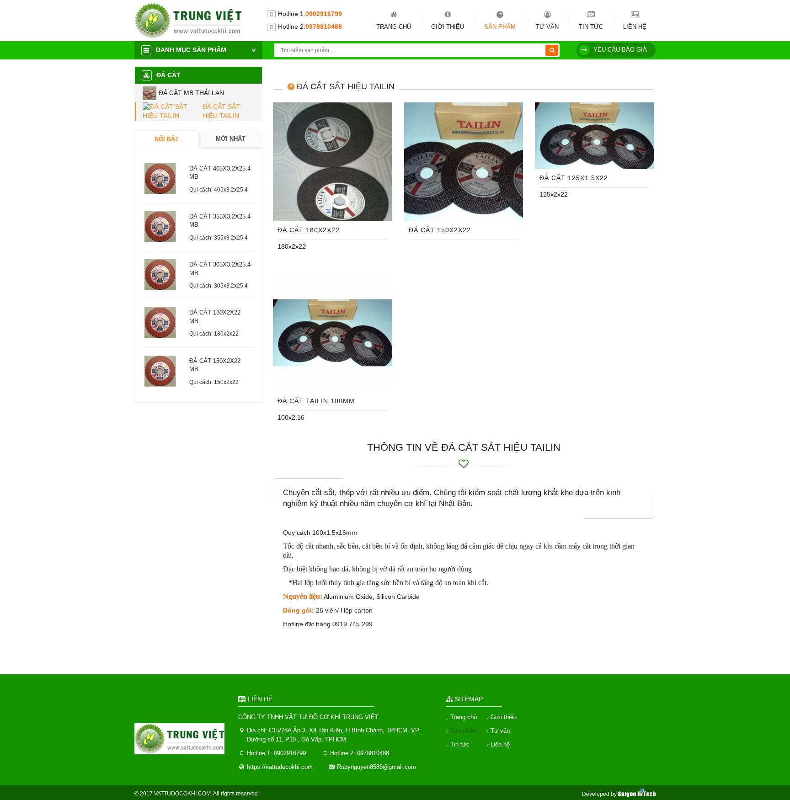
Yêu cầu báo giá (620, 49)
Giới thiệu (447, 26)
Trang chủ (393, 26)
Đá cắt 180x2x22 (309, 230)
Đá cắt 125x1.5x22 (573, 177)
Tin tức (591, 26)
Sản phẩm (500, 26)
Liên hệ (634, 26)
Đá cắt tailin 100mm (316, 401)
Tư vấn (547, 26)
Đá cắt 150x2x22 (440, 230)
